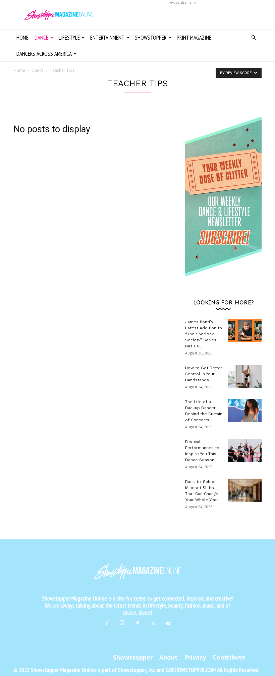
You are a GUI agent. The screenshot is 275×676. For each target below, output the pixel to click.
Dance (41, 37)
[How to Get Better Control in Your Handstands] (245, 376)
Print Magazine (194, 37)
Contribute (228, 657)
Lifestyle (69, 37)
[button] (253, 38)
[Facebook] (106, 623)
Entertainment (107, 37)
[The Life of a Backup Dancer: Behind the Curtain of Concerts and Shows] (245, 410)
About (168, 657)
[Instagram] (122, 623)
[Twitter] (153, 623)
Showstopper (150, 37)
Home (22, 37)
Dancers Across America (44, 53)
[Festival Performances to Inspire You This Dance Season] (245, 450)
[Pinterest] (137, 623)
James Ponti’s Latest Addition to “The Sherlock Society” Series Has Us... (203, 334)
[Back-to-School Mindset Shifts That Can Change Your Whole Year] (245, 490)
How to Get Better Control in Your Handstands (203, 374)
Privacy (195, 657)
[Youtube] (168, 623)
